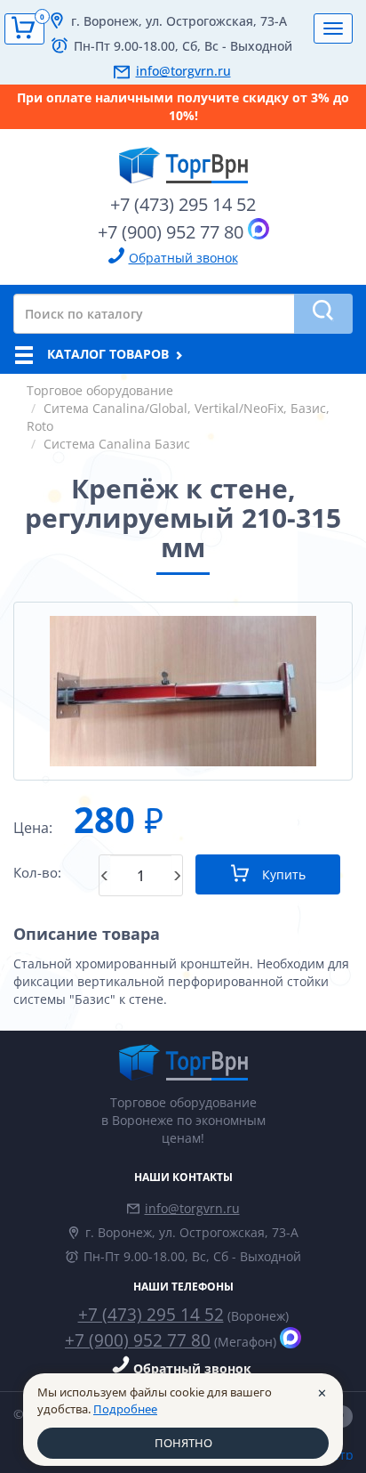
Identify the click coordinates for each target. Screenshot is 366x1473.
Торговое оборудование (100, 390)
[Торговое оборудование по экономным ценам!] (183, 1062)
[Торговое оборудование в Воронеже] (183, 158)
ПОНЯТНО (183, 1443)
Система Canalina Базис (117, 443)
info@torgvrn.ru (183, 70)
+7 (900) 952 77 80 (170, 232)
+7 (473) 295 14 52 (183, 204)
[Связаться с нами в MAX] (258, 228)
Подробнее (125, 1409)
